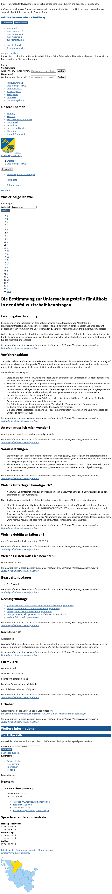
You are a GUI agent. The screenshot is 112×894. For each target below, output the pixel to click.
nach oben (6, 752)
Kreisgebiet (12, 94)
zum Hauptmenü (15, 31)
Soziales (11, 116)
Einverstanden (21, 23)
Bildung (11, 113)
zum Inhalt (12, 28)
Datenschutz (13, 763)
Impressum (12, 766)
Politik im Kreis (14, 88)
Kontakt (11, 769)
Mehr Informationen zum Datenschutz (19, 61)
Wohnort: (5, 206)
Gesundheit (12, 122)
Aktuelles (11, 97)
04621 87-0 (22, 804)
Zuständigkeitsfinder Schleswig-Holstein (20, 347)
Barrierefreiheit (14, 760)
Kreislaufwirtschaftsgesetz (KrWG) (23, 617)
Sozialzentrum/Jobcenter (19, 119)
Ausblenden (7, 23)
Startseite (11, 160)
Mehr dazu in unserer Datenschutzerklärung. (23, 17)
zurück (15, 752)
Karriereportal (14, 91)
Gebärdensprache (16, 47)
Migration (11, 131)
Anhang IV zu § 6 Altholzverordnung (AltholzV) (29, 611)
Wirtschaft (12, 125)
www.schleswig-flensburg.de (31, 801)
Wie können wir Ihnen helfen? (15, 70)
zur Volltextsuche (15, 39)
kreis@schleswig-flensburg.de (31, 810)
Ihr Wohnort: (7, 746)
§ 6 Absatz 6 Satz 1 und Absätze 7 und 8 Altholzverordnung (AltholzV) (40, 605)
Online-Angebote (15, 100)
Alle (9, 291)
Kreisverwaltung (15, 82)
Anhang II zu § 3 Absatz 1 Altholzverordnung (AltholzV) (33, 608)
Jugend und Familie (16, 128)
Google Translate (9, 53)
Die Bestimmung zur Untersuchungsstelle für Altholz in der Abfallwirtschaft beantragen (43, 713)
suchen (5, 210)
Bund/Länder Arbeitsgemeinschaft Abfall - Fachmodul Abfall (36, 614)
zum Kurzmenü (14, 36)
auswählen (6, 750)
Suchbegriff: (7, 203)
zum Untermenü (15, 33)
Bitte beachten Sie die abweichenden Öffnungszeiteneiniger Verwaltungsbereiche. (27, 851)
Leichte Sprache (15, 45)
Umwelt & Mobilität (16, 133)
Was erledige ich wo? (17, 85)
